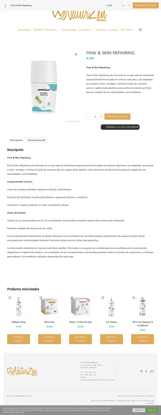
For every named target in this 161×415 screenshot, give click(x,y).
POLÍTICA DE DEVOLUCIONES (140, 396)
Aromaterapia (68, 29)
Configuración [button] (139, 410)
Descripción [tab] (16, 140)
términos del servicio (128, 401)
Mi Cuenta (126, 29)
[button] (140, 29)
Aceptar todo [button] (152, 410)
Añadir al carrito (117, 116)
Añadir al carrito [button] (18, 339)
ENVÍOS (121, 396)
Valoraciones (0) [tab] (36, 140)
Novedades (24, 29)
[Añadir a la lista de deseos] (10, 297)
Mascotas (101, 29)
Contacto (113, 29)
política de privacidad (103, 401)
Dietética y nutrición (44, 29)
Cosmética (84, 29)
